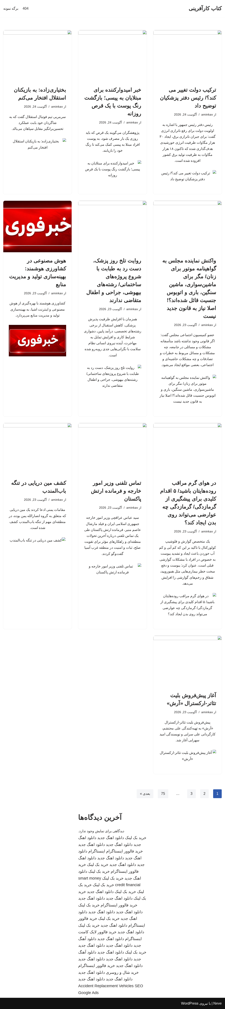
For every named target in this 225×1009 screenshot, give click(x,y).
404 (26, 8)
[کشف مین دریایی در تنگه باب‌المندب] (37, 448)
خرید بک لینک (135, 838)
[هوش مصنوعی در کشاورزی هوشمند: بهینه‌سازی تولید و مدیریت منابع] (37, 226)
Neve (217, 1003)
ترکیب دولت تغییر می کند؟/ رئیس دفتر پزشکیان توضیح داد (188, 98)
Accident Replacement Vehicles (106, 986)
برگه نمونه (10, 8)
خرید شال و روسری (122, 972)
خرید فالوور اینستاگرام (124, 851)
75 (163, 793)
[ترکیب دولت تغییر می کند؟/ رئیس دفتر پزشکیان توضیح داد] (187, 55)
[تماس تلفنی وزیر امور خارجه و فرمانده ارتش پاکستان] (112, 448)
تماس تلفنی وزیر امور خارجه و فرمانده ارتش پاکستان (116, 491)
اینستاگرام (96, 851)
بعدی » (145, 793)
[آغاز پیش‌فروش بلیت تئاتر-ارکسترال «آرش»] (187, 661)
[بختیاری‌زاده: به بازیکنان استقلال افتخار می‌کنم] (37, 55)
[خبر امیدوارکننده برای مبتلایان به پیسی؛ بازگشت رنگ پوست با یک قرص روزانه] (112, 55)
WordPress (189, 1003)
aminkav (207, 114)
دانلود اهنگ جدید (110, 838)
